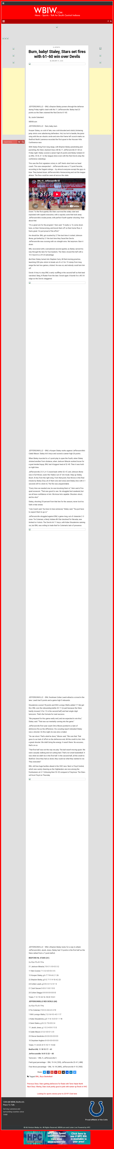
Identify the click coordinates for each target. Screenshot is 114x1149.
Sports (57, 47)
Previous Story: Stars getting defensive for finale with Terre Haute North (55, 1084)
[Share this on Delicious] (74, 1072)
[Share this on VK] (63, 1072)
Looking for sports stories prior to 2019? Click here (57, 1094)
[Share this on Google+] (52, 1072)
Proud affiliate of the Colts (96, 1120)
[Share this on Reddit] (59, 1072)
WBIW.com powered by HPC (57, 1147)
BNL (37, 1076)
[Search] (111, 21)
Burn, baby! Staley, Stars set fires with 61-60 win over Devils (57, 54)
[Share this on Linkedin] (70, 1072)
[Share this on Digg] (67, 1072)
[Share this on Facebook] (48, 1072)
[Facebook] (108, 21)
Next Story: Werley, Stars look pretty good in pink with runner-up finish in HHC (57, 1087)
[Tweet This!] (44, 1072)
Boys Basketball (46, 1076)
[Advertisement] (14, 101)
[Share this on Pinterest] (55, 1072)
